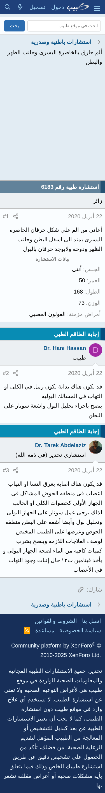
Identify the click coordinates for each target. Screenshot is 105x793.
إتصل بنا (91, 621)
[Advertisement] (52, 125)
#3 (6, 470)
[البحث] (7, 7)
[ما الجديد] (20, 7)
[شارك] (15, 216)
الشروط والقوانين (56, 621)
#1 (6, 216)
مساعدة (44, 630)
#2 (6, 373)
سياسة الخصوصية (80, 630)
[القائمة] (97, 7)
